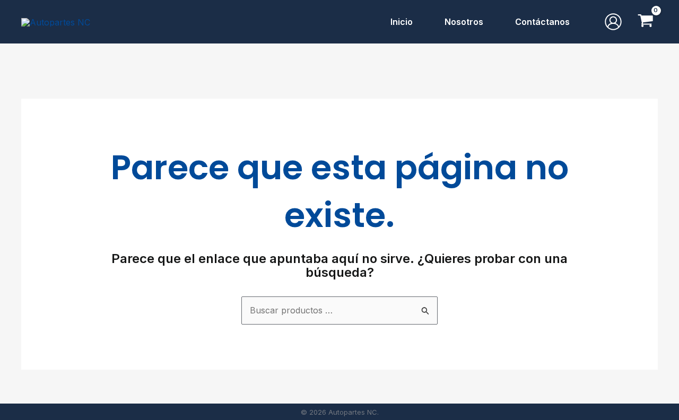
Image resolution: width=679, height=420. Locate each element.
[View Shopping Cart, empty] (645, 21)
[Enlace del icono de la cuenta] (613, 22)
